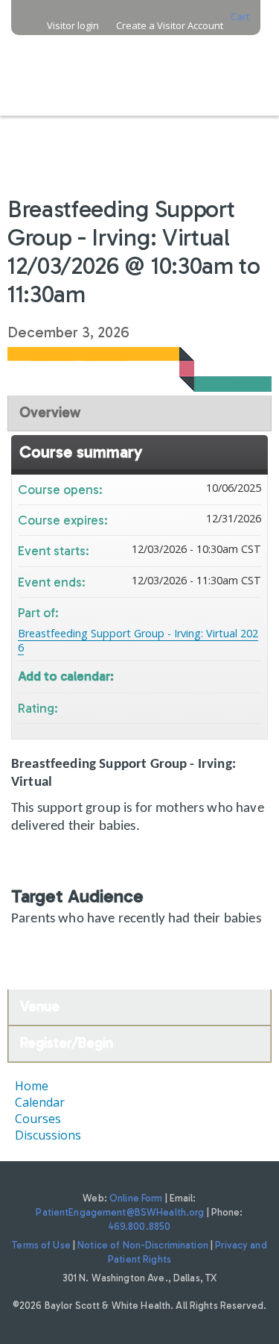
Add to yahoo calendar (210, 675)
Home (31, 1086)
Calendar (40, 1102)
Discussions (48, 1135)
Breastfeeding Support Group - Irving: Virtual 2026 (138, 640)
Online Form (135, 1198)
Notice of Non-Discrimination (142, 1245)
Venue (40, 1006)
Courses (38, 1118)
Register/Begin (66, 1042)
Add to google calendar (191, 675)
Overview (49, 412)
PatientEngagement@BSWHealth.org (120, 1212)
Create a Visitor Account (169, 26)
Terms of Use (41, 1245)
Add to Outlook (249, 675)
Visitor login (73, 26)
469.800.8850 (140, 1226)
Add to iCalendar (229, 674)
